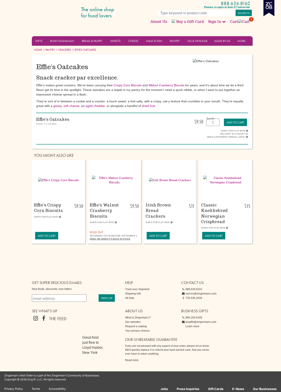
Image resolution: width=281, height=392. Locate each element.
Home (38, 50)
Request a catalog (136, 326)
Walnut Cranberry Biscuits (166, 85)
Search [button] (244, 13)
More (241, 41)
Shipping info (133, 293)
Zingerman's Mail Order (66, 12)
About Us (158, 21)
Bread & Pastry (92, 41)
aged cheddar (95, 106)
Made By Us (222, 41)
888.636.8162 (235, 3)
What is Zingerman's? (138, 317)
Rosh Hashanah (62, 41)
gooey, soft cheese (66, 106)
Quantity (210, 118)
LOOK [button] (56, 196)
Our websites (133, 321)
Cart (240, 21)
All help (129, 298)
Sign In (214, 21)
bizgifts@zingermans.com (201, 321)
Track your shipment (137, 289)
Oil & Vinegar (197, 41)
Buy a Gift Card (190, 21)
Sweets (115, 41)
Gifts (38, 41)
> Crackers (63, 50)
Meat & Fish (154, 41)
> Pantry (49, 50)
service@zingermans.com (201, 293)
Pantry (175, 41)
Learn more (192, 326)
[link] (235, 122)
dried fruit (148, 106)
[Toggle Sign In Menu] (224, 21)
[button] (45, 40)
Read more (132, 360)
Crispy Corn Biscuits (128, 85)
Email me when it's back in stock (110, 239)
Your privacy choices (137, 330)
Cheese (133, 41)
